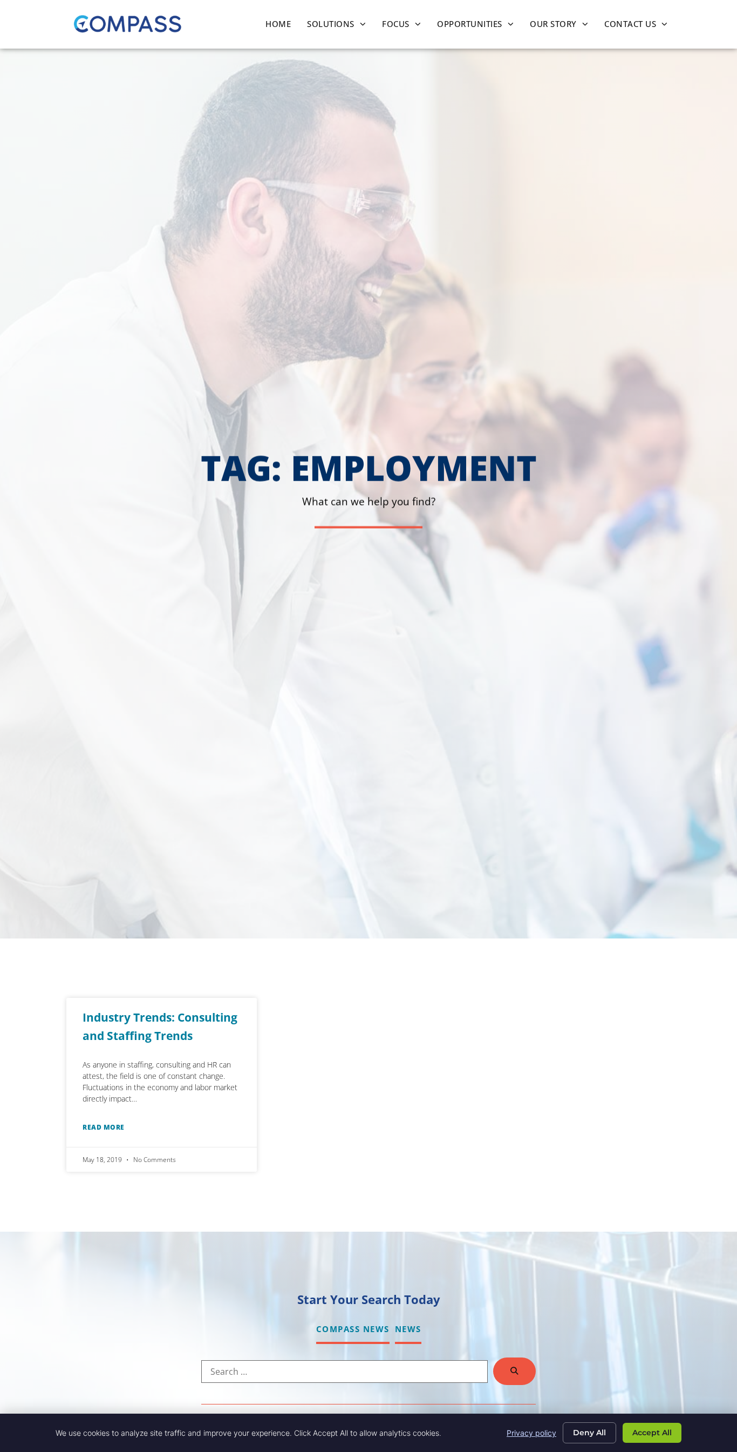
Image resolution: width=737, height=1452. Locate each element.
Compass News (353, 1328)
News (408, 1328)
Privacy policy (531, 1432)
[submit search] (514, 1371)
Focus (405, 26)
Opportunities (479, 26)
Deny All (589, 1432)
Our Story (563, 26)
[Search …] (344, 1371)
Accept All (652, 1432)
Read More (104, 1127)
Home (282, 26)
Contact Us (640, 26)
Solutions (340, 26)
